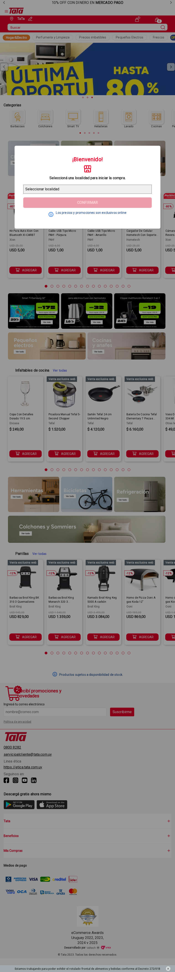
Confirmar (87, 202)
